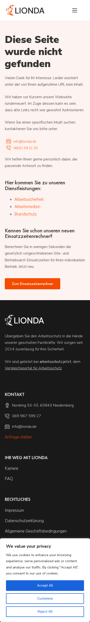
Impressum (14, 510)
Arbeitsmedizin (27, 206)
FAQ (9, 479)
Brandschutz (25, 214)
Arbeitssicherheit (29, 199)
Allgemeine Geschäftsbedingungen (36, 531)
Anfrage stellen (18, 437)
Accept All (45, 585)
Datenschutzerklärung (24, 521)
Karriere (11, 468)
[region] (45, 580)
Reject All (45, 611)
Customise (45, 598)
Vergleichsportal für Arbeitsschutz (33, 368)
